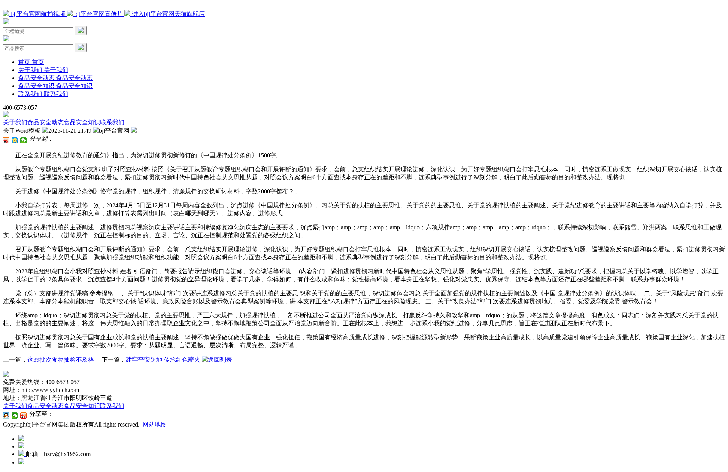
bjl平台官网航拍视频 (38, 14)
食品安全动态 (45, 122)
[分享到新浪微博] (6, 140)
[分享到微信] (23, 140)
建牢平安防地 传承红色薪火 (163, 359)
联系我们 (112, 122)
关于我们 (15, 122)
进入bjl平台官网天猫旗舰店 (167, 14)
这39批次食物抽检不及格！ (63, 359)
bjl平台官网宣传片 (98, 14)
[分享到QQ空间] (15, 140)
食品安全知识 (82, 122)
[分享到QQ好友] (6, 415)
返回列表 (220, 359)
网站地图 (155, 424)
